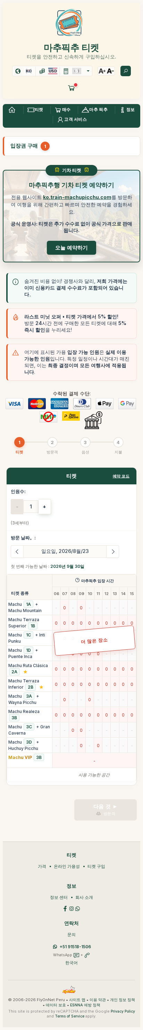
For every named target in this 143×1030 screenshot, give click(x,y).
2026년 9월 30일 (67, 566)
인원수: (18, 491)
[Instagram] (71, 908)
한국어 (71, 962)
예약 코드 (121, 476)
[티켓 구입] (71, 88)
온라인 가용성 (67, 866)
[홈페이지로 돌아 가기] (12, 110)
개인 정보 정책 (122, 1000)
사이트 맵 (77, 1000)
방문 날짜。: (23, 537)
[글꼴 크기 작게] (110, 71)
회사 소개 (84, 897)
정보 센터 (59, 897)
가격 (42, 866)
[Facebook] (65, 908)
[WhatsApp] (78, 908)
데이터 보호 (56, 1005)
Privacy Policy (123, 1011)
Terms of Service (69, 1016)
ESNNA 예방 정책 (85, 1005)
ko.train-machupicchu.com (77, 197)
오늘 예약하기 (71, 247)
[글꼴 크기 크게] (102, 71)
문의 (71, 934)
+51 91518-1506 (75, 946)
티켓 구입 (96, 866)
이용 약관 (98, 1000)
